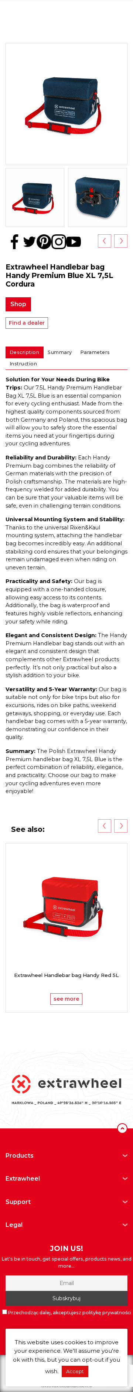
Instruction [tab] (23, 364)
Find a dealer (27, 322)
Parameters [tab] (95, 352)
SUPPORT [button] (18, 1201)
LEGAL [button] (14, 1224)
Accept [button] (75, 1371)
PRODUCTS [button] (20, 1155)
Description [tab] (25, 352)
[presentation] (104, 241)
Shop (18, 304)
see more (66, 999)
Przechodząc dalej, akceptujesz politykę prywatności (69, 1312)
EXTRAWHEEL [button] (23, 1178)
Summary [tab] (60, 352)
